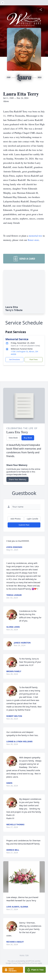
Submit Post (24, 525)
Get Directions (14, 359)
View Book (13, 437)
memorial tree (35, 235)
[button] (24, 877)
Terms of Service (31, 963)
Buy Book (28, 437)
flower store (33, 240)
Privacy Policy (16, 963)
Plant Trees (33, 359)
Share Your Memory (17, 479)
